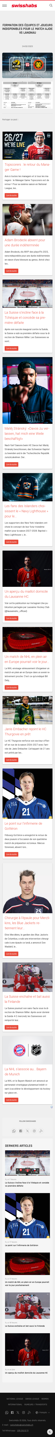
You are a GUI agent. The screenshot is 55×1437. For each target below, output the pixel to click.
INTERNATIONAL (15, 1404)
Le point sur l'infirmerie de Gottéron (21, 1245)
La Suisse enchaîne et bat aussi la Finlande (25, 1326)
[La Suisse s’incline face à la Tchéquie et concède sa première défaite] (27, 1162)
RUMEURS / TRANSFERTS (35, 1404)
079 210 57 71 (22, 1430)
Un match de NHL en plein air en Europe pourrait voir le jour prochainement (27, 1284)
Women (45, 1398)
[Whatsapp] (14, 1131)
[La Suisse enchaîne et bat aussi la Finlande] (27, 1305)
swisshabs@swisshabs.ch (21, 1425)
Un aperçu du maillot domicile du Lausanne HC (26, 1372)
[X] (27, 1131)
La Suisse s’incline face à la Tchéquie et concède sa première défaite (27, 1184)
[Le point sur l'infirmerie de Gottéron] (27, 1215)
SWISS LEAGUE (32, 1398)
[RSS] (41, 1131)
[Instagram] (34, 1131)
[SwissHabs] (24, 5)
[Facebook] (21, 1131)
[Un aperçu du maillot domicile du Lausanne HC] (27, 1349)
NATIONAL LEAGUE (15, 1398)
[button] (4, 5)
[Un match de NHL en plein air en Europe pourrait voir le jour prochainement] (27, 1263)
